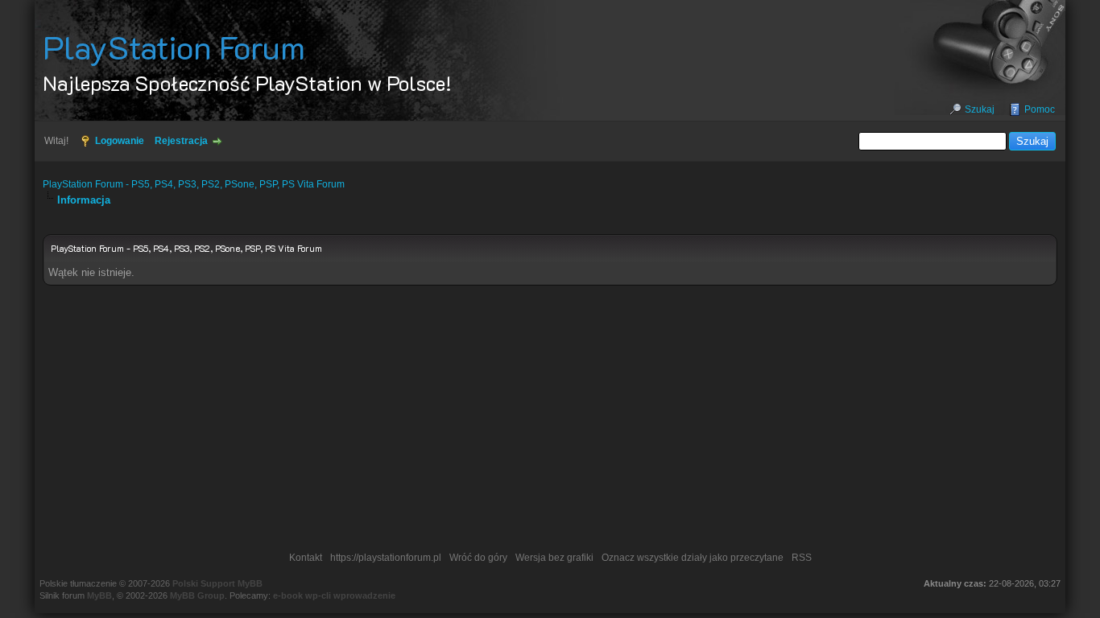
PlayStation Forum (174, 47)
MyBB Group (197, 595)
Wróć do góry (478, 557)
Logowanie (119, 140)
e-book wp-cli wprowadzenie (334, 595)
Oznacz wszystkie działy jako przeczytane (693, 557)
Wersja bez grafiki (554, 557)
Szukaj (980, 109)
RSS (802, 557)
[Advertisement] (550, 422)
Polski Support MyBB (217, 583)
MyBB (99, 595)
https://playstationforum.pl (385, 557)
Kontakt (305, 557)
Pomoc (1039, 109)
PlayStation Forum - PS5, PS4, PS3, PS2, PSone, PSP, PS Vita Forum (194, 184)
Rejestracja (181, 140)
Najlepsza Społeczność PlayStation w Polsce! (247, 83)
